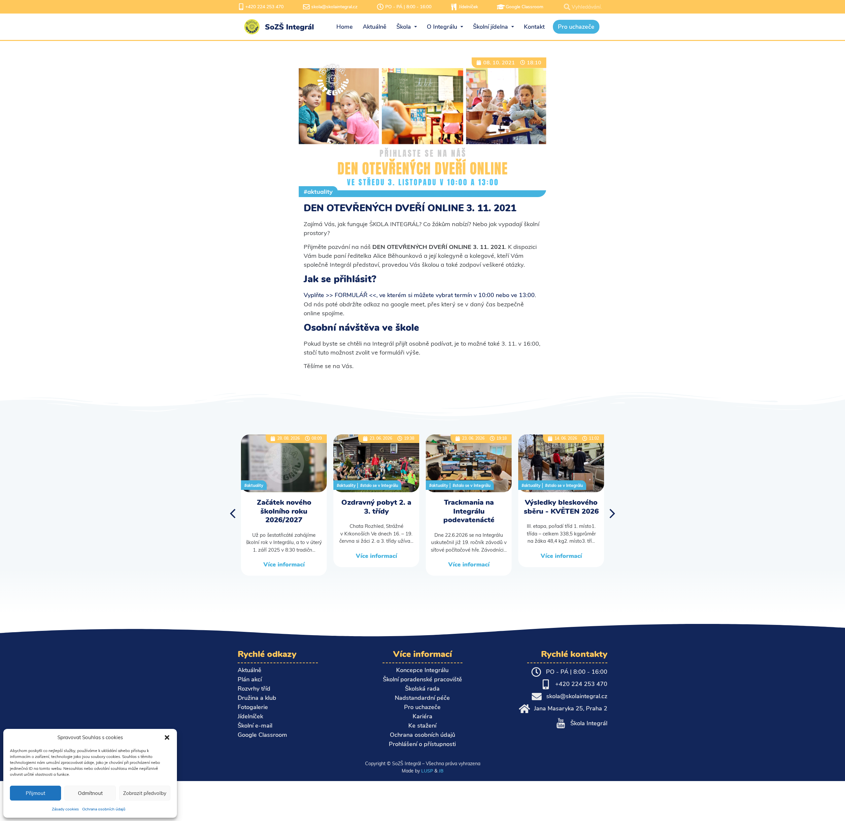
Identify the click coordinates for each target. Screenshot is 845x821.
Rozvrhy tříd (254, 689)
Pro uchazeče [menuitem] (576, 27)
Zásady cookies (65, 809)
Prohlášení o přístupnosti (422, 744)
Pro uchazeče (422, 707)
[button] (167, 737)
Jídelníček (468, 7)
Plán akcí (250, 679)
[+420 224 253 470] (241, 7)
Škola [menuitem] (403, 27)
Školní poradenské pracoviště (422, 679)
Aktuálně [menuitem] (375, 27)
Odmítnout (90, 793)
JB (441, 771)
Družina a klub (257, 698)
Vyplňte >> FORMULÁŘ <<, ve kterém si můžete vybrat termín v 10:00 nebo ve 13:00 (419, 295)
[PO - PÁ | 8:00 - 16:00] (380, 7)
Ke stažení (422, 726)
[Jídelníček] (454, 7)
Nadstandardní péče (422, 698)
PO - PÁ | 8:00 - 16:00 (408, 7)
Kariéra (422, 716)
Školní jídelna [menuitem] (490, 27)
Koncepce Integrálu (422, 670)
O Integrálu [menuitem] (442, 27)
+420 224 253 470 (264, 7)
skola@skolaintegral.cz (334, 7)
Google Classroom (524, 7)
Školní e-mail (255, 726)
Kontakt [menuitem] (534, 27)
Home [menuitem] (344, 27)
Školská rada (422, 689)
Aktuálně (249, 670)
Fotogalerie (253, 707)
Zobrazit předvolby (144, 793)
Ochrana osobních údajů (103, 809)
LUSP (427, 771)
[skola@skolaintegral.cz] (306, 7)
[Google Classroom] (500, 7)
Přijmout (35, 793)
